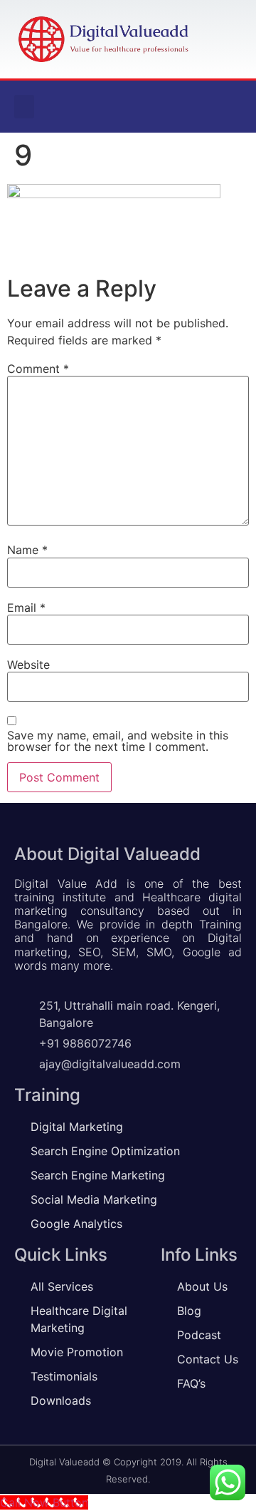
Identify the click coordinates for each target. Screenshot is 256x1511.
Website (28, 664)
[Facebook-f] (172, 107)
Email (26, 607)
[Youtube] (231, 107)
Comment (38, 368)
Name (27, 549)
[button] (24, 106)
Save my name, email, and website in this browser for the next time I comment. (117, 740)
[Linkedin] (202, 107)
